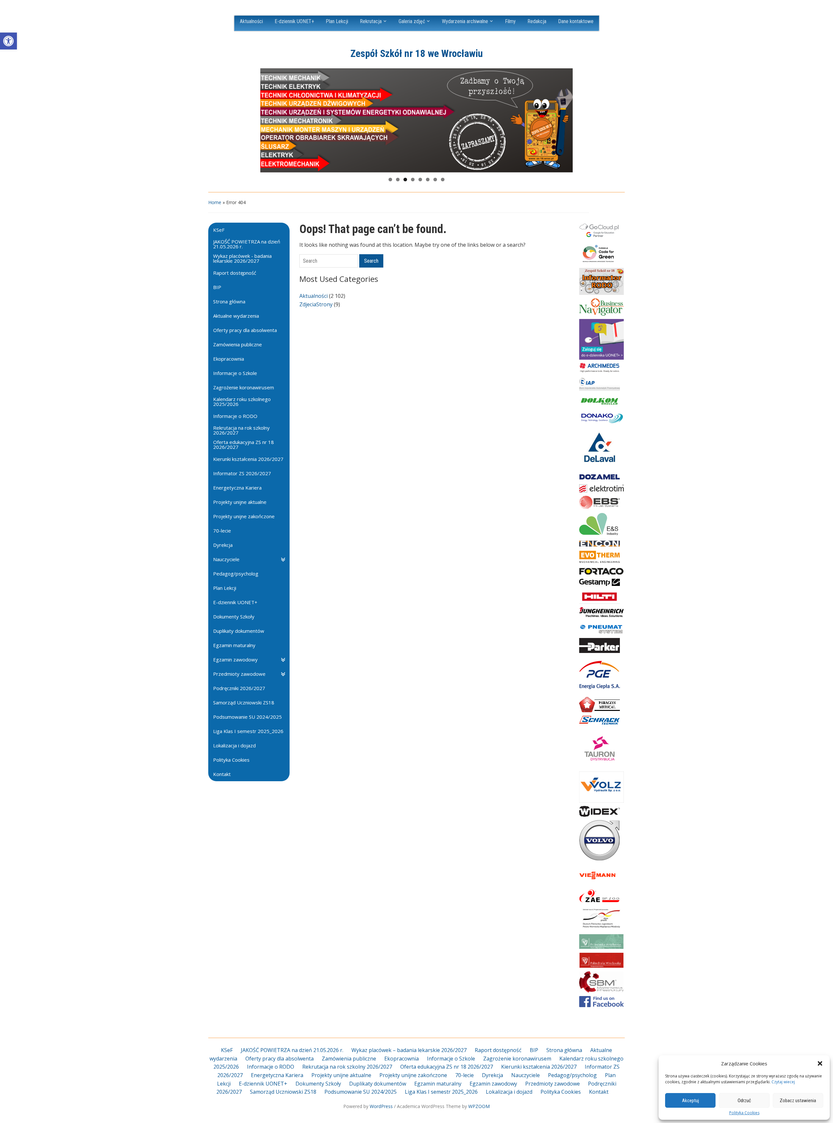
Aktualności (251, 21)
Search (371, 261)
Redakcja (536, 21)
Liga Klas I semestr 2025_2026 (441, 1091)
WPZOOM (479, 1106)
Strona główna (564, 1050)
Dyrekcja (492, 1075)
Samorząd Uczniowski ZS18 (283, 1091)
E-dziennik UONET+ (294, 21)
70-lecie (464, 1075)
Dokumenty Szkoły (318, 1083)
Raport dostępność (498, 1050)
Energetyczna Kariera (277, 1075)
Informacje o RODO (270, 1066)
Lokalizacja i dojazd (509, 1091)
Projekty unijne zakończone (413, 1075)
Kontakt (598, 1091)
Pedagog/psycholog (572, 1075)
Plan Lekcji (337, 21)
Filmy (510, 21)
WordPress (381, 1106)
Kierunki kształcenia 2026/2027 (539, 1066)
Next (564, 119)
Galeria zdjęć (412, 21)
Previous (268, 119)
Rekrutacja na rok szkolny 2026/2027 (347, 1066)
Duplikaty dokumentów (377, 1083)
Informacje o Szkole (451, 1058)
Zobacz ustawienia (798, 1100)
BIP (534, 1050)
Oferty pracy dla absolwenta (279, 1058)
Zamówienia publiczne (349, 1058)
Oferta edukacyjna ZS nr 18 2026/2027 (446, 1066)
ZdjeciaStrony (316, 304)
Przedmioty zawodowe (552, 1083)
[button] (8, 41)
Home (214, 202)
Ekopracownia (401, 1058)
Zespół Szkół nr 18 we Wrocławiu (416, 53)
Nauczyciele (525, 1075)
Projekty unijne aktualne (341, 1075)
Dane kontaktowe (576, 21)
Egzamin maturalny (437, 1083)
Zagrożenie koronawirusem (517, 1058)
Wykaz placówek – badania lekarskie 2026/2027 (409, 1050)
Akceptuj (690, 1100)
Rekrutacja (371, 21)
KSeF (227, 1050)
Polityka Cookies (744, 1113)
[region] (416, 120)
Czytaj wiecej (783, 1082)
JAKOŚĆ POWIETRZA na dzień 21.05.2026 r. (292, 1050)
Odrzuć (744, 1100)
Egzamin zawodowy (493, 1083)
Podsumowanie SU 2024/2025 (360, 1091)
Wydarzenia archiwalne (465, 21)
